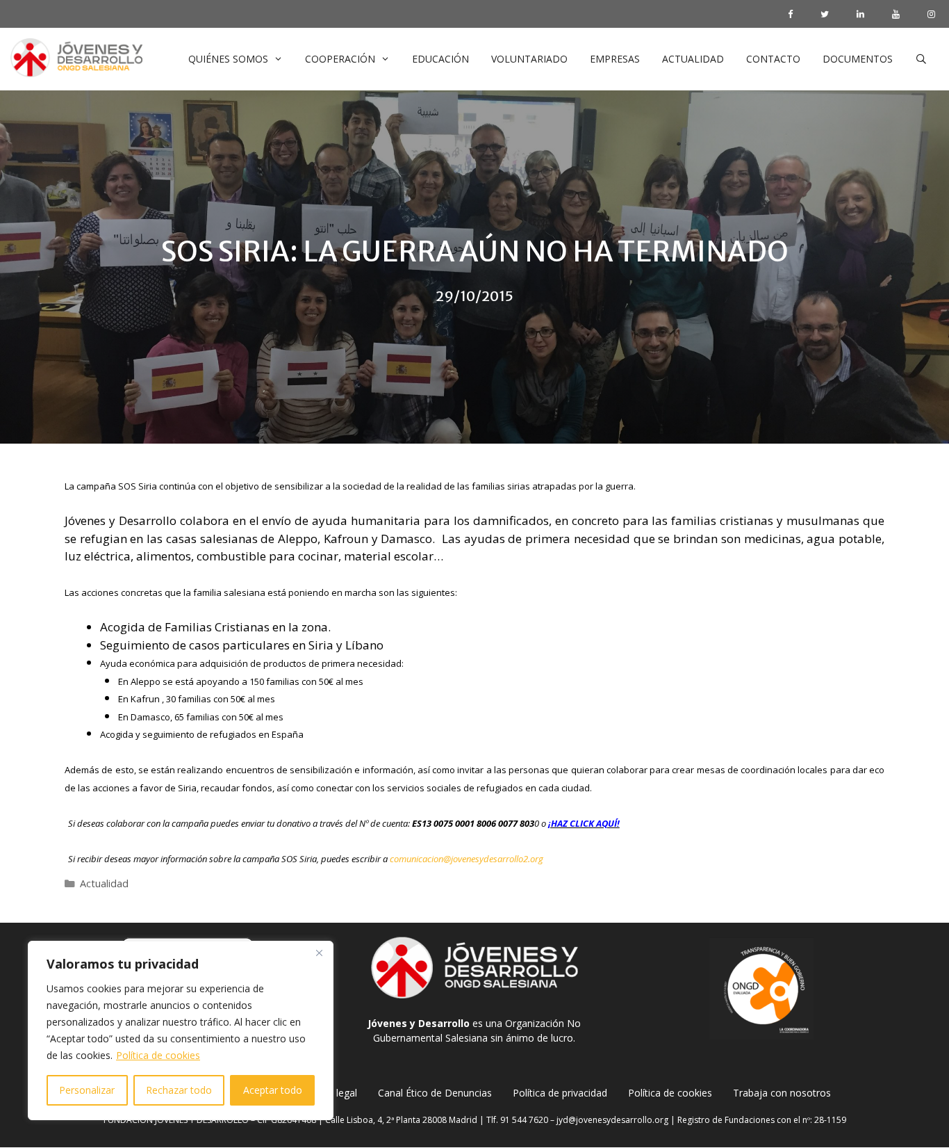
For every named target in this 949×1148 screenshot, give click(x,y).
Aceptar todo (272, 1090)
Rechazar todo (179, 1090)
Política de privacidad (560, 1092)
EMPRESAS (615, 58)
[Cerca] (319, 952)
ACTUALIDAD (693, 58)
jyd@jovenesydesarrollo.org (612, 1120)
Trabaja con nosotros (782, 1092)
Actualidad (104, 883)
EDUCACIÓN (440, 58)
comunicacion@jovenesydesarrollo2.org (466, 858)
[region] (180, 1030)
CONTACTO (773, 58)
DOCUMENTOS (858, 58)
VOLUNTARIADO (529, 58)
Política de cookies (158, 1055)
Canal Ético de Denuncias (435, 1092)
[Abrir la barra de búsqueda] (921, 59)
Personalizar (87, 1090)
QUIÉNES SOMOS (228, 58)
